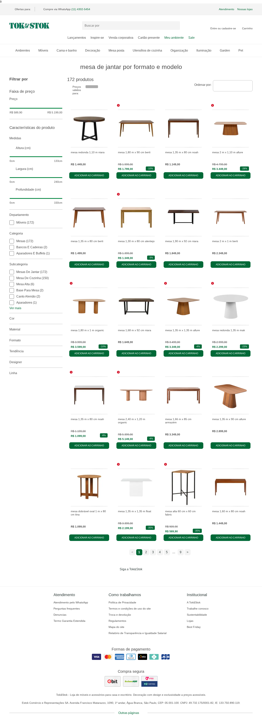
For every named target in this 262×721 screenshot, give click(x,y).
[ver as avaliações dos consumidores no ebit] (113, 681)
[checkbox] (11, 222)
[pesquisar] (175, 25)
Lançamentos (77, 37)
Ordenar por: (202, 84)
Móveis (43, 50)
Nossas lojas (245, 9)
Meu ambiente (174, 37)
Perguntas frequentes (67, 608)
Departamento (19, 214)
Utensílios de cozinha (147, 50)
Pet (240, 50)
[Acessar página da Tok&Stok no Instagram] (126, 577)
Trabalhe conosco (197, 608)
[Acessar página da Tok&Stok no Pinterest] (136, 577)
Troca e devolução (120, 614)
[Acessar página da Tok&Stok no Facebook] (115, 577)
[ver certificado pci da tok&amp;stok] (149, 681)
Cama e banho (67, 50)
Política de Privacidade (122, 602)
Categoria (16, 233)
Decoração (92, 50)
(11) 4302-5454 (80, 9)
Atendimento (226, 9)
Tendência (16, 351)
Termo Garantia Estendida (69, 620)
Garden (225, 50)
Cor (11, 318)
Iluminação (203, 50)
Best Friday (194, 626)
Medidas (15, 138)
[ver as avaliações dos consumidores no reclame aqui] (131, 681)
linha (13, 373)
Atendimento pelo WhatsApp (71, 602)
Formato (15, 340)
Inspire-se (97, 37)
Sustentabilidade (197, 614)
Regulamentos (117, 620)
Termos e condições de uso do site (130, 608)
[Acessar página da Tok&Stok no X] (147, 577)
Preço (13, 99)
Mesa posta (116, 50)
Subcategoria (18, 264)
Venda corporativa (121, 37)
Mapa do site (116, 626)
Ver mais (15, 308)
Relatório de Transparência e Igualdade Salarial (137, 633)
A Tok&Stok (193, 602)
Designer (15, 362)
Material (14, 329)
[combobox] (233, 85)
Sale (191, 37)
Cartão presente (149, 37)
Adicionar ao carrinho (89, 175)
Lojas (190, 620)
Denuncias (60, 614)
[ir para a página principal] (29, 26)
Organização (179, 50)
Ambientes (22, 50)
